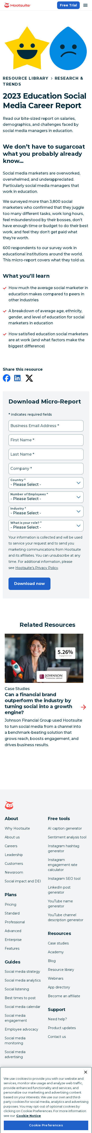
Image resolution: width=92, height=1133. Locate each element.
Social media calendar (22, 1007)
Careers (11, 846)
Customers (14, 863)
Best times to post (20, 998)
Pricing (10, 904)
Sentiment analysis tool (67, 837)
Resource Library (26, 78)
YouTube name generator (60, 903)
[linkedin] (18, 379)
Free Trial (68, 5)
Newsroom (14, 872)
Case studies (58, 943)
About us (12, 837)
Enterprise (13, 940)
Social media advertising (15, 1054)
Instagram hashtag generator (63, 848)
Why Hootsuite (17, 828)
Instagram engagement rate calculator (62, 865)
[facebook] (6, 379)
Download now (29, 583)
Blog (52, 961)
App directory (59, 987)
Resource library (61, 970)
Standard (12, 913)
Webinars (55, 978)
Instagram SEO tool (64, 878)
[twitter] (29, 379)
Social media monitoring (15, 1040)
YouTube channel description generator (65, 917)
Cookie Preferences (46, 1120)
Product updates (62, 1028)
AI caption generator (65, 828)
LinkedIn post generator (59, 890)
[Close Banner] (85, 1067)
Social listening (17, 989)
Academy (56, 952)
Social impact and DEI (23, 881)
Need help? (57, 1019)
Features (12, 948)
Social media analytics (23, 980)
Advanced (13, 931)
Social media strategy (22, 971)
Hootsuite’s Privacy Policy (36, 568)
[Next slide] (83, 707)
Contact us (57, 1037)
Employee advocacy (21, 1029)
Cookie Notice (28, 1111)
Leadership (14, 855)
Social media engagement (16, 1018)
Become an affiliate (64, 996)
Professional (15, 922)
